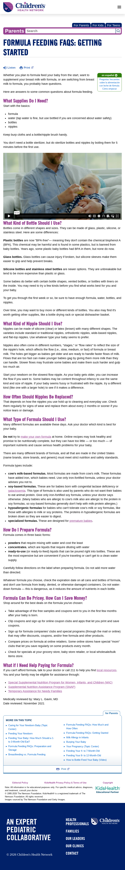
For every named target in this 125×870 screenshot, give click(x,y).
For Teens (113, 25)
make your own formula (36, 436)
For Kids (98, 25)
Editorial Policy (20, 783)
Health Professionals (77, 821)
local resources (106, 670)
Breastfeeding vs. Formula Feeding (26, 754)
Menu (119, 7)
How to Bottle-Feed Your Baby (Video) (86, 759)
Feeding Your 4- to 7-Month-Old (83, 750)
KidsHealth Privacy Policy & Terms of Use (65, 783)
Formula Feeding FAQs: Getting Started (87, 732)
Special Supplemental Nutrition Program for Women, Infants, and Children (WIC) (60, 682)
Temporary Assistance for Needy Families (35, 691)
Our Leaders (75, 838)
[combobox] (70, 30)
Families (72, 831)
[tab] (111, 713)
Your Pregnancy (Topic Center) (82, 746)
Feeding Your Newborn (20, 733)
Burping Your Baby (76, 741)
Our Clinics (75, 845)
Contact (72, 853)
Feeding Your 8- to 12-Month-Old (83, 755)
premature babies (80, 520)
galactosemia (16, 490)
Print (27, 67)
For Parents (81, 25)
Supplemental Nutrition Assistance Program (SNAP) (41, 687)
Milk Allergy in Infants (77, 737)
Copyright (108, 783)
